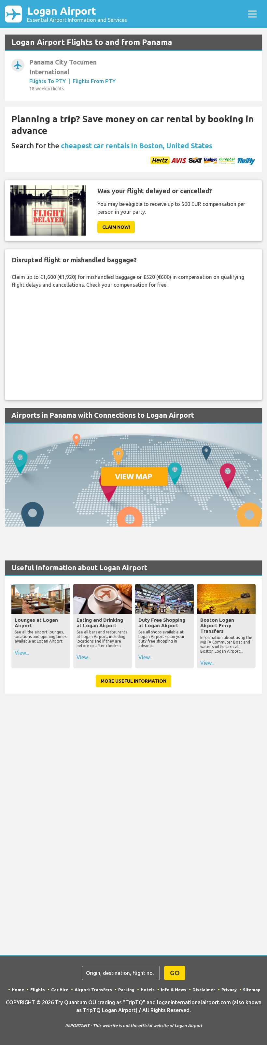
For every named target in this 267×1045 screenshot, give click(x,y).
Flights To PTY (47, 81)
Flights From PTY (94, 81)
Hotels (148, 989)
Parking (126, 989)
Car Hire (59, 989)
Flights (37, 989)
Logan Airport (77, 14)
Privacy (229, 989)
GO (175, 973)
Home (18, 989)
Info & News (173, 989)
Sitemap (251, 989)
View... (22, 653)
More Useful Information (133, 681)
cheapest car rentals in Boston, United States (136, 145)
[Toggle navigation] (252, 14)
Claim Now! (116, 227)
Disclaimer (203, 989)
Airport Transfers (93, 989)
